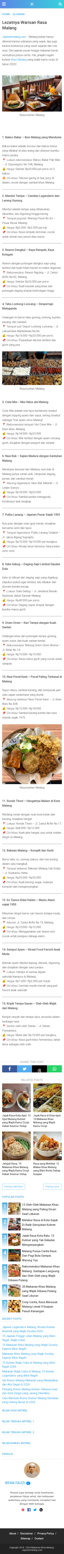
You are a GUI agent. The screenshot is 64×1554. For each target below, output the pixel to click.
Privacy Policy (45, 1533)
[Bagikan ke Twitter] (24, 1068)
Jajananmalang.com (14, 36)
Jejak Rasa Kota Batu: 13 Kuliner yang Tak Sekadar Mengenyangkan (38, 1240)
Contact (38, 1538)
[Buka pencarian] (60, 4)
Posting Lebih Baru (13, 1186)
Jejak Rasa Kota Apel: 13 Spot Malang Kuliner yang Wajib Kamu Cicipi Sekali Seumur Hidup (16, 1120)
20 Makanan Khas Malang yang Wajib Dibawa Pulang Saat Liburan (39, 1291)
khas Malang (19, 59)
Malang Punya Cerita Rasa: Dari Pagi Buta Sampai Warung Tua (39, 1256)
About (12, 1533)
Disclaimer (26, 1533)
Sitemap (25, 1538)
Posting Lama (52, 1186)
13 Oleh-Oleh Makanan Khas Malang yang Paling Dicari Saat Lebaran (40, 1209)
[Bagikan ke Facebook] (9, 1068)
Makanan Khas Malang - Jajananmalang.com (38, 1548)
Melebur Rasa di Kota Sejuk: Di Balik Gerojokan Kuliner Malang (40, 1225)
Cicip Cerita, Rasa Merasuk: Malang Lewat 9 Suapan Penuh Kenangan (40, 1306)
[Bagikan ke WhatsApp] (54, 1068)
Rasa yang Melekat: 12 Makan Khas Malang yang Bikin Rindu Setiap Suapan (46, 1169)
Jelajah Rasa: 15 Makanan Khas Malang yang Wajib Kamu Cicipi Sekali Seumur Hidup (15, 1169)
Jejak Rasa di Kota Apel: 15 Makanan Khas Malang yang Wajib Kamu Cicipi (47, 1120)
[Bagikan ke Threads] (39, 1068)
